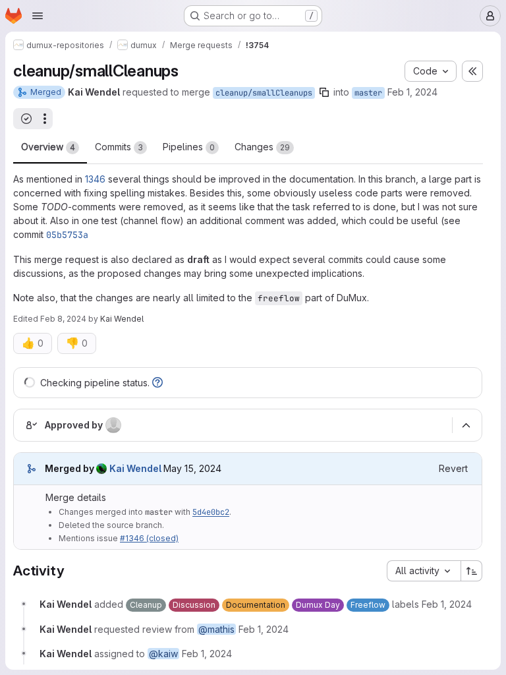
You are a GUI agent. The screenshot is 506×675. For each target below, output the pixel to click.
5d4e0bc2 (210, 512)
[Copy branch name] (324, 92)
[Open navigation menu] (37, 15)
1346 (95, 179)
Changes (262, 146)
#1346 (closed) (149, 538)
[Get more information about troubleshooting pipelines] (157, 383)
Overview (48, 146)
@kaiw (163, 653)
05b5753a (67, 235)
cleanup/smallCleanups (263, 93)
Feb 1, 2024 (412, 92)
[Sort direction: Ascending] (471, 570)
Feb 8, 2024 (63, 319)
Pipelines (189, 146)
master (368, 93)
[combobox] (424, 570)
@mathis (216, 629)
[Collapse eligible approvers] (466, 425)
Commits (119, 146)
